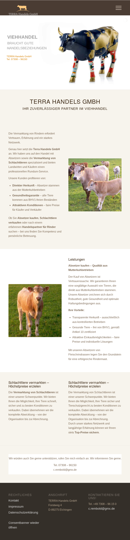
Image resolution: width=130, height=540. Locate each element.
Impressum (16, 506)
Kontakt (13, 500)
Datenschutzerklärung (23, 512)
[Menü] (117, 7)
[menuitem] (117, 7)
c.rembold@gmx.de (65, 469)
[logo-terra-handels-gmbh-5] (23, 7)
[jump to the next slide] (117, 53)
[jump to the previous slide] (13, 53)
